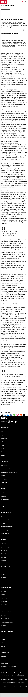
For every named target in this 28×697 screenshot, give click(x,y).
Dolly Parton (4, 479)
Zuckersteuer (4, 465)
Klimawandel (4, 482)
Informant (9, 682)
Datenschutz (15, 682)
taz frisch (3, 574)
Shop (2, 642)
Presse (2, 506)
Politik (2, 431)
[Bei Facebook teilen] (11, 415)
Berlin (2, 448)
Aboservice (4, 659)
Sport (2, 445)
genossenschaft (5, 520)
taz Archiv (3, 625)
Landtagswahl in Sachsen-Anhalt (9, 472)
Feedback (3, 656)
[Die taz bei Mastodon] (9, 422)
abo (2, 516)
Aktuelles (3, 492)
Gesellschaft (4, 438)
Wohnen (3, 475)
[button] (26, 2)
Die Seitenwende (5, 499)
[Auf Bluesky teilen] (8, 415)
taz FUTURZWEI (5, 618)
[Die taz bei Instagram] (15, 422)
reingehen (3, 560)
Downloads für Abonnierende (8, 666)
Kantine (3, 639)
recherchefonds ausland (7, 526)
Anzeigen (3, 646)
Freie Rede (3, 557)
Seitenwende (7, 686)
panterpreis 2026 (5, 533)
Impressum (22, 682)
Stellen (2, 503)
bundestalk (3, 543)
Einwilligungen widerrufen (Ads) (19, 686)
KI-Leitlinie (3, 682)
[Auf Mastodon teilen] (5, 415)
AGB (2, 686)
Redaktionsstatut (10, 679)
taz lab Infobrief (5, 581)
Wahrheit (3, 455)
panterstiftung (4, 530)
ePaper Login (4, 663)
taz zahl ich (3, 523)
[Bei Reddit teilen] (21, 415)
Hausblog (3, 496)
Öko (2, 435)
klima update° (4, 550)
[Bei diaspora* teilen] (17, 415)
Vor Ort (3, 594)
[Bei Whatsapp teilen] (14, 415)
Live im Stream (4, 598)
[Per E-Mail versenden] (2, 415)
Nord (2, 452)
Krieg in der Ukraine (6, 469)
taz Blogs (3, 615)
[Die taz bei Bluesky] (12, 422)
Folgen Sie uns (4, 421)
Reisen (2, 636)
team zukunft (4, 571)
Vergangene (4, 601)
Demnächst (4, 591)
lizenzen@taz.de (20, 675)
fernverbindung (5, 547)
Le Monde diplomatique (7, 622)
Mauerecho (4, 553)
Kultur (2, 441)
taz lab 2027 (4, 604)
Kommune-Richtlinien (21, 679)
